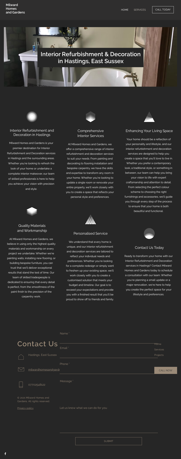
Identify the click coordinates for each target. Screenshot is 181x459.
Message (66, 381)
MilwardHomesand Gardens (15, 8)
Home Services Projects (159, 349)
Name (64, 333)
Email (63, 348)
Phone (64, 364)
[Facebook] (5, 453)
